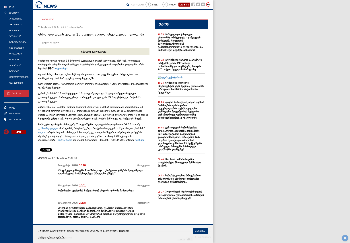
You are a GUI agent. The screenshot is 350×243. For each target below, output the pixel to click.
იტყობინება (61, 69)
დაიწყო (139, 140)
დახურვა (200, 231)
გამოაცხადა (65, 140)
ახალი (164, 24)
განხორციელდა (48, 128)
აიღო (41, 132)
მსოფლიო (48, 19)
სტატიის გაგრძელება (93, 52)
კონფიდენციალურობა (51, 237)
